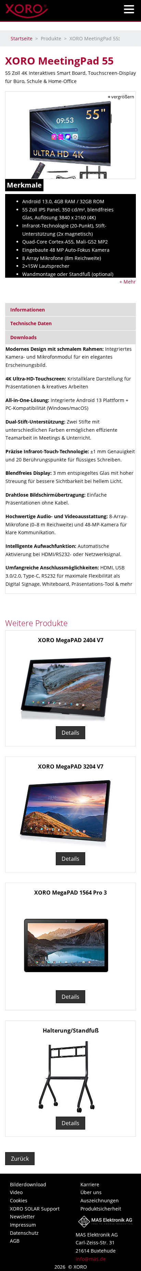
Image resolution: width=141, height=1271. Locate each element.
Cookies (18, 1200)
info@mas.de (91, 1259)
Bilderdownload (28, 1184)
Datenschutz (24, 1233)
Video (16, 1192)
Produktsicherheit (100, 1208)
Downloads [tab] (23, 337)
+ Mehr (127, 281)
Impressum (23, 1224)
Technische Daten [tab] (31, 323)
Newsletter (22, 1216)
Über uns (91, 1192)
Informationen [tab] (27, 309)
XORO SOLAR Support (35, 1208)
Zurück (20, 1158)
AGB (15, 1241)
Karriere (89, 1184)
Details (70, 732)
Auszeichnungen (99, 1200)
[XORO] (26, 9)
